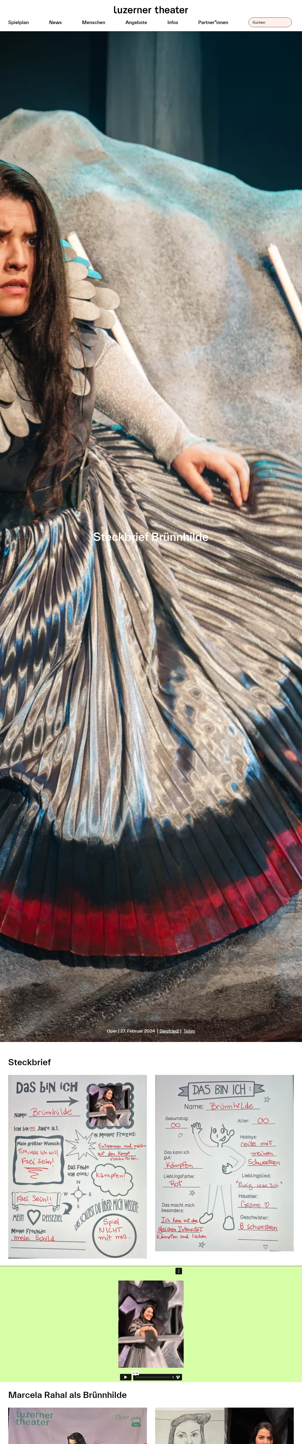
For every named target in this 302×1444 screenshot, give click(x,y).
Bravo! (282, 1429)
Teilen (189, 1030)
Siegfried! (169, 1030)
